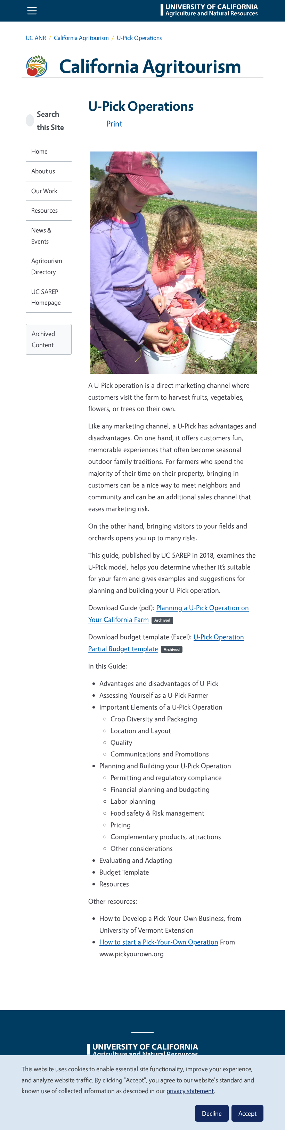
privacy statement (190, 1091)
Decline (212, 1113)
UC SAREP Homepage (46, 297)
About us (43, 171)
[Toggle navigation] (32, 10)
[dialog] (142, 1092)
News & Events (41, 235)
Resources (44, 210)
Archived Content (43, 339)
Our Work (44, 191)
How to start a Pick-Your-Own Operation (158, 941)
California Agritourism (81, 37)
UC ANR (36, 37)
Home (39, 151)
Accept (247, 1113)
